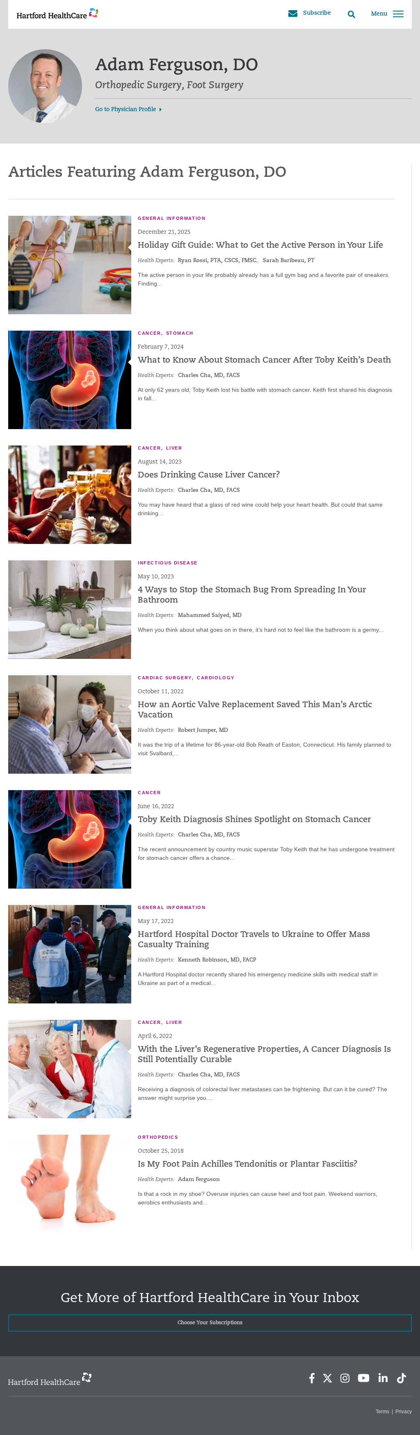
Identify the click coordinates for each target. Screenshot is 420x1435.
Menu (379, 14)
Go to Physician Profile (125, 110)
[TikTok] (402, 1378)
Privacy (403, 1411)
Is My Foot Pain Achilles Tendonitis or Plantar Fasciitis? (248, 1165)
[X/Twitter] (327, 1378)
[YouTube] (363, 1378)
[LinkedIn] (383, 1378)
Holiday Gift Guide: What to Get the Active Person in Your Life (260, 246)
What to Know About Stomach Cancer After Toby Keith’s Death (264, 360)
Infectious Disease (168, 562)
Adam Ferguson (199, 1179)
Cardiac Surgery (165, 677)
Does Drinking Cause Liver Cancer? (209, 475)
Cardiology (216, 677)
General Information (171, 218)
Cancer (149, 333)
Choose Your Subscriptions (210, 1323)
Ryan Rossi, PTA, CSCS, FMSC (217, 260)
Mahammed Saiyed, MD (210, 615)
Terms (382, 1411)
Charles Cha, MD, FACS (209, 375)
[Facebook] (312, 1378)
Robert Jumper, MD (203, 730)
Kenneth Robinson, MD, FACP (217, 960)
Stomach (180, 333)
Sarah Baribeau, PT (289, 260)
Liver (174, 448)
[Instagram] (345, 1378)
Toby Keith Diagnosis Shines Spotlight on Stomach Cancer (254, 820)
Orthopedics (158, 1137)
